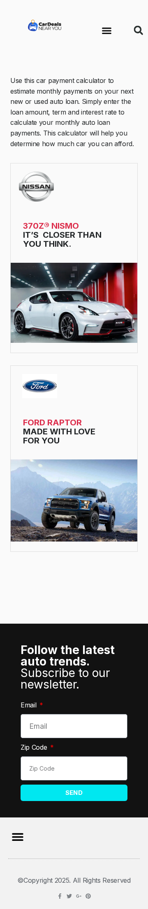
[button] (107, 30)
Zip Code (35, 747)
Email (29, 705)
